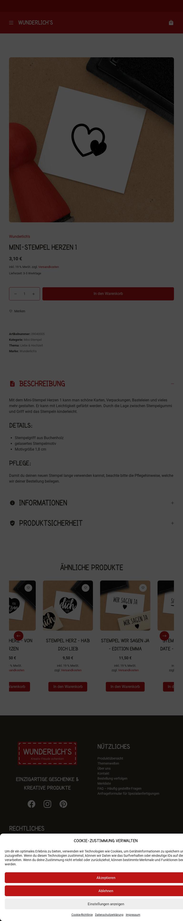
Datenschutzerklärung (109, 914)
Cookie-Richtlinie (82, 914)
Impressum (133, 914)
